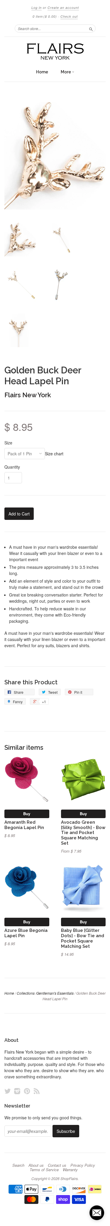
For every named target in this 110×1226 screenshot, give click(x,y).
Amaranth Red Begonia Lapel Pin (24, 825)
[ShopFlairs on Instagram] (17, 1090)
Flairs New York (27, 395)
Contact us (57, 1165)
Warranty (70, 1170)
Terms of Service (44, 1170)
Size (8, 442)
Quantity (12, 467)
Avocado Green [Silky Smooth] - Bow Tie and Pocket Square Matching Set (83, 833)
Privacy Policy (82, 1165)
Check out (69, 16)
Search (18, 1165)
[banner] (55, 51)
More (66, 72)
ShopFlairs (69, 1178)
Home (42, 72)
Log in (36, 7)
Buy (26, 813)
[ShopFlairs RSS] (36, 1090)
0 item (45, 16)
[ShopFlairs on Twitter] (7, 1090)
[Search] (91, 28)
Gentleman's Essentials (55, 993)
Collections (26, 993)
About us (36, 1165)
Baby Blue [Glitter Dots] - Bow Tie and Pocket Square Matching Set (82, 938)
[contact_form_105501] (96, 1212)
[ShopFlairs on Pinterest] (27, 1090)
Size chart (54, 454)
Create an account (63, 7)
